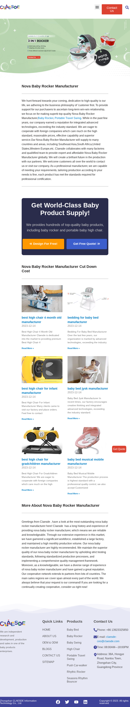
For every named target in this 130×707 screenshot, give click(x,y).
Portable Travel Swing (76, 657)
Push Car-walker (77, 665)
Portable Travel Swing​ (68, 118)
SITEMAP (48, 661)
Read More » (28, 348)
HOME (46, 629)
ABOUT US (49, 636)
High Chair (73, 649)
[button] (97, 7)
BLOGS (47, 649)
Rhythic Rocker (76, 671)
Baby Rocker (45, 118)
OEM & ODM (50, 642)
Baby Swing (74, 642)
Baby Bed (73, 629)
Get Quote (119, 449)
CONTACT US (51, 655)
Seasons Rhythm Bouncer (77, 680)
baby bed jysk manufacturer (88, 388)
